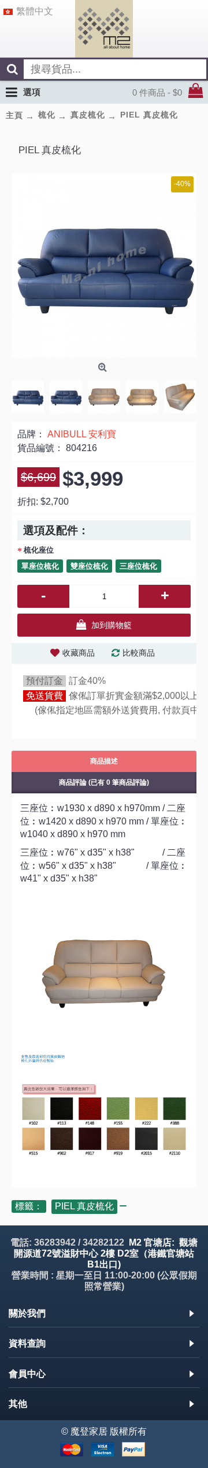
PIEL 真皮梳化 (84, 1206)
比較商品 (138, 652)
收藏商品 (78, 652)
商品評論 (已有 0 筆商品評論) (104, 782)
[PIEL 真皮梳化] (104, 265)
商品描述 (104, 761)
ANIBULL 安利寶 (81, 434)
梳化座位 (39, 550)
